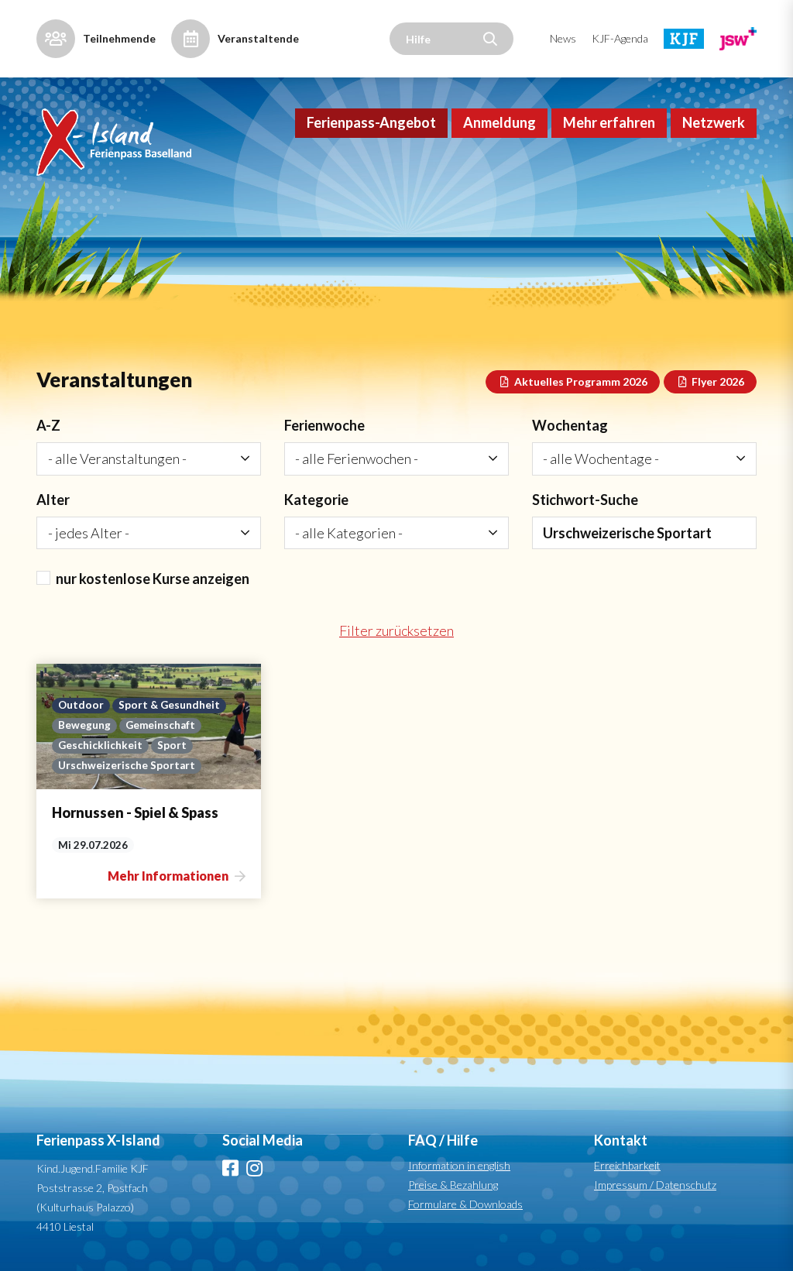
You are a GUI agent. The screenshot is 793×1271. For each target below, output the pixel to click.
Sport (172, 745)
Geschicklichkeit (100, 745)
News (563, 38)
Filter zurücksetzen (396, 630)
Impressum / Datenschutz (655, 1184)
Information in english (459, 1165)
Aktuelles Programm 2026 (579, 381)
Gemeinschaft (160, 725)
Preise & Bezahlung (453, 1184)
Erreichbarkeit (627, 1165)
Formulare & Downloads (465, 1204)
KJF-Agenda (620, 38)
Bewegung (84, 725)
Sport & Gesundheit (169, 705)
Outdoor (81, 705)
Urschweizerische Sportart (126, 765)
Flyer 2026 (716, 381)
